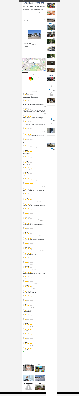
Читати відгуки (42, 372)
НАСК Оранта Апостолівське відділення (51, 148)
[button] (34, 64)
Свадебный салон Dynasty (28, 383)
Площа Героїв (51, 44)
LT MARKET (51, 96)
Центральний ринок (51, 37)
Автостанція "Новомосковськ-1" (51, 23)
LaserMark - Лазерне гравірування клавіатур (40, 364)
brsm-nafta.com (26, 42)
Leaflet (45, 70)
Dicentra (40, 383)
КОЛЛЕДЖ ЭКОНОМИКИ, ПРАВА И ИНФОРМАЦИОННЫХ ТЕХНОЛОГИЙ (51, 119)
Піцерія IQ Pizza (51, 30)
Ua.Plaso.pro (22, 0)
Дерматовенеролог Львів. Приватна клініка (51, 89)
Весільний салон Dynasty (29, 364)
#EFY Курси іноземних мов (51, 126)
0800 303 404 (29, 43)
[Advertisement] (34, 25)
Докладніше (54, 9)
